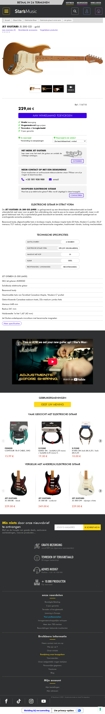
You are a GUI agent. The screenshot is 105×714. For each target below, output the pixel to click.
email (56, 179)
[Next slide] (100, 441)
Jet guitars (67, 20)
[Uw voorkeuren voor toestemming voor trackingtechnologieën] (100, 709)
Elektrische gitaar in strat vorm (50, 20)
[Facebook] (6, 701)
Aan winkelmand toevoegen (52, 115)
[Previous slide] (3, 441)
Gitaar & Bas (17, 20)
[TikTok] (19, 701)
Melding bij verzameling (36, 710)
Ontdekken (77, 161)
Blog (52, 673)
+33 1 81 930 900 (55, 572)
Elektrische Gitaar (31, 20)
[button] (35, 89)
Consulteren (76, 195)
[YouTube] (43, 701)
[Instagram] (31, 701)
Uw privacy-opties (64, 710)
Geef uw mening (52, 404)
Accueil (7, 20)
